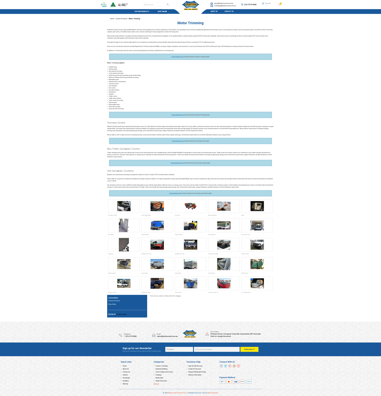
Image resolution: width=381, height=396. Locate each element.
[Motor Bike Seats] (157, 206)
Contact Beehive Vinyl (177, 56)
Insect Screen (245, 253)
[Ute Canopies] (157, 225)
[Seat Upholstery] (224, 206)
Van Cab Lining (245, 234)
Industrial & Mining (161, 369)
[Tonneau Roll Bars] (224, 244)
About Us (214, 11)
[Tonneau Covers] (124, 206)
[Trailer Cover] (190, 283)
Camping (158, 375)
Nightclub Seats (145, 292)
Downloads (126, 378)
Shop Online (162, 11)
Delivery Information (195, 375)
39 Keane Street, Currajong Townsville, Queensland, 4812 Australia (235, 334)
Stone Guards (111, 273)
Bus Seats (111, 234)
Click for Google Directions (220, 336)
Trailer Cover (178, 292)
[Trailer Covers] (190, 225)
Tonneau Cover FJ (213, 292)
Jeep (242, 215)
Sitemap (125, 384)
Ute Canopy (144, 273)
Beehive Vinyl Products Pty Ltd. (178, 393)
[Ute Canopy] (157, 264)
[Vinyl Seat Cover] (257, 283)
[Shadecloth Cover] (157, 244)
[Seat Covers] (257, 264)
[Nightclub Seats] (157, 283)
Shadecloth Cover (146, 253)
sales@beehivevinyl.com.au (223, 3)
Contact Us (229, 11)
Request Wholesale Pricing (197, 372)
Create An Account (194, 369)
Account (268, 3)
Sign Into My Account (195, 366)
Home (125, 366)
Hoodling (110, 253)
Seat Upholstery (212, 215)
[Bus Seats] (124, 225)
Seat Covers (244, 273)
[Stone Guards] (124, 264)
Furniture (177, 215)
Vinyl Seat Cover (245, 292)
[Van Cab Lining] (257, 225)
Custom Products (141, 11)
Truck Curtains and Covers (164, 372)
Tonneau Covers (112, 215)
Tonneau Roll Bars (213, 253)
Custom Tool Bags (162, 366)
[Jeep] (257, 206)
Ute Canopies (145, 234)
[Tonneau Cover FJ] (224, 283)
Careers (125, 375)
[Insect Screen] (257, 244)
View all (156, 384)
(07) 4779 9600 (131, 336)
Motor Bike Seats (146, 215)
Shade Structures (161, 381)
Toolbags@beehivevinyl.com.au (225, 6)
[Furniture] (190, 206)
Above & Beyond (212, 393)
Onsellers (126, 381)
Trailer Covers (178, 234)
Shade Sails (159, 378)
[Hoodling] (124, 244)
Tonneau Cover (112, 292)
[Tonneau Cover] (124, 283)
